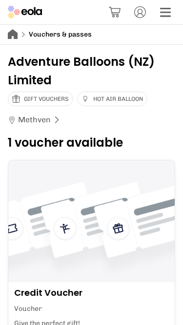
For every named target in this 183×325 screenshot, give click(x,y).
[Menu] (165, 12)
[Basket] (114, 12)
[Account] (140, 12)
